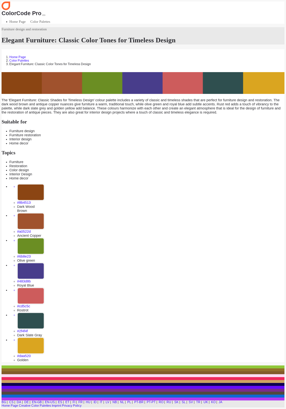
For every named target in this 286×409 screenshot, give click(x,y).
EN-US (50, 402)
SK (176, 402)
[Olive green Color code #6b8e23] (30, 246)
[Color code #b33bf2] (143, 399)
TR (198, 402)
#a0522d (24, 231)
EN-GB (37, 402)
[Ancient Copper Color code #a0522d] (30, 221)
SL (184, 402)
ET (67, 402)
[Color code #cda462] (143, 381)
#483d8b (24, 281)
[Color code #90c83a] (143, 366)
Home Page (17, 22)
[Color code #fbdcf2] (143, 375)
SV (191, 402)
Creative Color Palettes (35, 405)
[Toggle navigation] (43, 15)
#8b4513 (24, 202)
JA (220, 402)
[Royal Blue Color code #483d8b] (30, 271)
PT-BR (139, 402)
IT (101, 402)
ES (60, 402)
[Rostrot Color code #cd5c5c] (30, 296)
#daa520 (24, 356)
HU (88, 402)
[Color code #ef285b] (143, 378)
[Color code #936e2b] (143, 369)
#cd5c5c (23, 306)
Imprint (56, 405)
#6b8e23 (24, 256)
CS (11, 402)
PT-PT (151, 402)
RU (169, 402)
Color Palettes (40, 22)
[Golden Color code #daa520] (30, 345)
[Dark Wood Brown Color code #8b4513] (30, 192)
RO (161, 402)
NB (114, 402)
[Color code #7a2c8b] (143, 390)
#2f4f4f (22, 331)
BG (4, 402)
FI (74, 402)
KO (213, 402)
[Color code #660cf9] (143, 387)
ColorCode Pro (21, 13)
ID (95, 402)
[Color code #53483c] (143, 393)
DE (26, 402)
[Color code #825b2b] (143, 372)
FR (80, 402)
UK (206, 402)
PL (129, 402)
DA (19, 402)
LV (107, 402)
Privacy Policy (72, 405)
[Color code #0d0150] (143, 384)
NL (122, 402)
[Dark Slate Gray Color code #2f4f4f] (30, 320)
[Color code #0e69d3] (143, 396)
